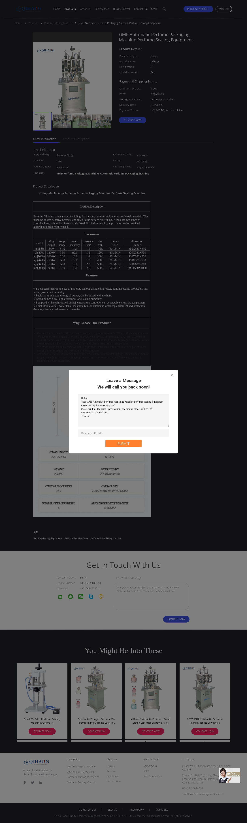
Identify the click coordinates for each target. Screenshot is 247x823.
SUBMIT (123, 443)
